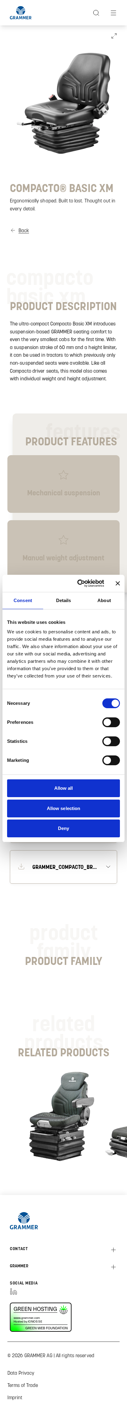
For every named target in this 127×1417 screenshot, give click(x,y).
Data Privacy (20, 1373)
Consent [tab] (23, 600)
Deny (63, 828)
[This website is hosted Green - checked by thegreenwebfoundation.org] (45, 1317)
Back (23, 230)
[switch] (111, 722)
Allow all (63, 788)
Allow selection (63, 808)
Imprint (14, 1397)
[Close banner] (118, 583)
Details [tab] (63, 600)
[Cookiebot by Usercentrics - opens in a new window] (78, 583)
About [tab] (104, 600)
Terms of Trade (22, 1385)
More (51, 1155)
